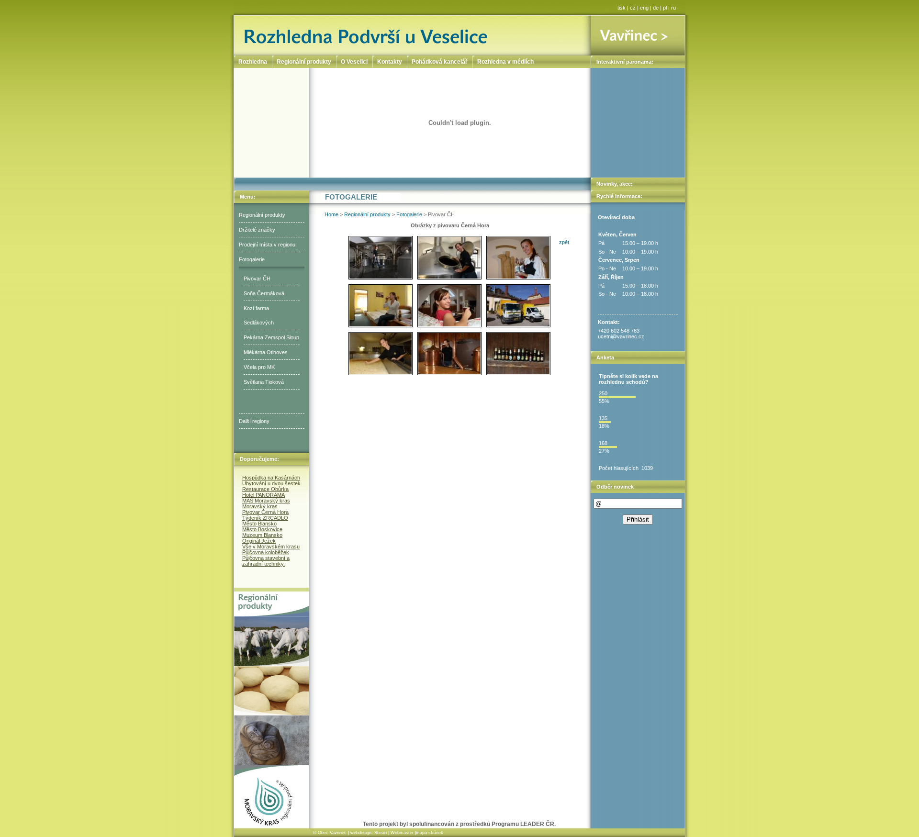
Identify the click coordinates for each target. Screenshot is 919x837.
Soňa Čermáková (264, 293)
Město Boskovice (262, 529)
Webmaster (402, 832)
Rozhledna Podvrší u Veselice (412, 35)
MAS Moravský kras (266, 500)
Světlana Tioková (264, 382)
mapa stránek (429, 832)
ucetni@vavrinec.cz (621, 336)
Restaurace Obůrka (265, 489)
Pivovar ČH (257, 278)
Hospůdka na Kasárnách (271, 477)
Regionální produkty (262, 215)
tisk (621, 8)
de (656, 8)
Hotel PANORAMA (263, 495)
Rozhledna (252, 61)
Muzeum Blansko (262, 535)
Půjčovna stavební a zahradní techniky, (266, 561)
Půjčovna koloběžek (265, 552)
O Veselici (354, 61)
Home (331, 214)
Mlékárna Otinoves (266, 352)
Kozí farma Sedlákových (259, 315)
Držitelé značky (257, 230)
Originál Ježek (259, 541)
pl (665, 8)
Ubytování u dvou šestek (271, 483)
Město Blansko (259, 523)
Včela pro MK (259, 367)
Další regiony (254, 421)
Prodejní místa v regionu (267, 244)
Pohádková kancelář (440, 61)
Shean (380, 832)
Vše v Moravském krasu (271, 546)
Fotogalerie (252, 259)
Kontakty (389, 61)
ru (673, 8)
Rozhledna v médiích (505, 61)
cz (633, 8)
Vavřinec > (638, 35)
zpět (564, 242)
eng (644, 8)
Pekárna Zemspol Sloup (271, 337)
